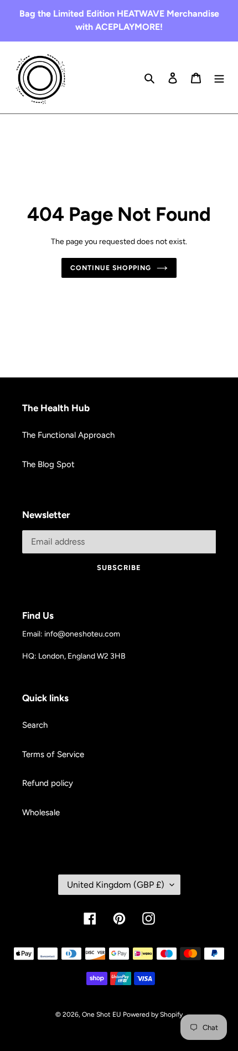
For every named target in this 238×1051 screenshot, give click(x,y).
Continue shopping (110, 267)
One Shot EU (101, 1014)
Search (35, 725)
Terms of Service (53, 754)
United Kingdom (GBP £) (115, 884)
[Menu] (219, 78)
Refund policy (47, 783)
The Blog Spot (48, 464)
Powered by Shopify (153, 1014)
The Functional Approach (68, 435)
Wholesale (41, 812)
